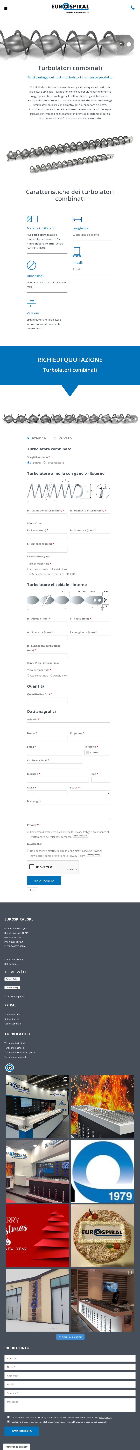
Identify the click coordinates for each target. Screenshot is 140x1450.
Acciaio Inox (60, 569)
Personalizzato (55, 462)
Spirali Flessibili (12, 1014)
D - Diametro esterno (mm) (45, 510)
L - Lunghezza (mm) (40, 543)
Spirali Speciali (11, 1019)
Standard (35, 462)
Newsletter (34, 843)
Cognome (77, 733)
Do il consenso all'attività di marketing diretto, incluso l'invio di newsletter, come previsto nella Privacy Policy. (65, 853)
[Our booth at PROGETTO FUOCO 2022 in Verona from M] (37, 1171)
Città (31, 787)
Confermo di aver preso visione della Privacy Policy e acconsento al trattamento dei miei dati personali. (69, 834)
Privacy (33, 825)
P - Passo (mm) (37, 530)
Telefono (91, 746)
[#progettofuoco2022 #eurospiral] (102, 1106)
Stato (75, 787)
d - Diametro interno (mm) (88, 510)
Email (31, 746)
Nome (32, 733)
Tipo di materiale (39, 563)
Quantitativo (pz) (39, 694)
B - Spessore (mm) (83, 530)
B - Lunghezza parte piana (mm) (43, 648)
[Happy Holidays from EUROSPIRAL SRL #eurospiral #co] (37, 1235)
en (12, 971)
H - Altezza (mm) (39, 618)
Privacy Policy (105, 1417)
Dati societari (11, 963)
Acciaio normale (38, 569)
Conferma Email (38, 760)
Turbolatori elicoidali (14, 1043)
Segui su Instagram (72, 1336)
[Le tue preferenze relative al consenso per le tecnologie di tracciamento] (16, 1447)
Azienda (33, 719)
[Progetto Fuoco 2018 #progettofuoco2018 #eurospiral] (102, 1300)
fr (24, 971)
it (6, 971)
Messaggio (34, 801)
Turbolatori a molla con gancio (20, 1052)
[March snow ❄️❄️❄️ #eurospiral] (37, 1300)
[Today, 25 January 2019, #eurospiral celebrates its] (102, 1171)
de (18, 971)
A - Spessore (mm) (40, 632)
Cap (94, 774)
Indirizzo (33, 774)
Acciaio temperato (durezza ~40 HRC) (53, 574)
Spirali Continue (12, 1023)
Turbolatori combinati (15, 1056)
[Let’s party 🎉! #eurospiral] (102, 1235)
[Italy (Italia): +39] (88, 752)
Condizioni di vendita (15, 959)
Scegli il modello (38, 457)
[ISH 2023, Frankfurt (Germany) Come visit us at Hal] (37, 1106)
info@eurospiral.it (13, 941)
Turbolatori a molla (14, 1047)
